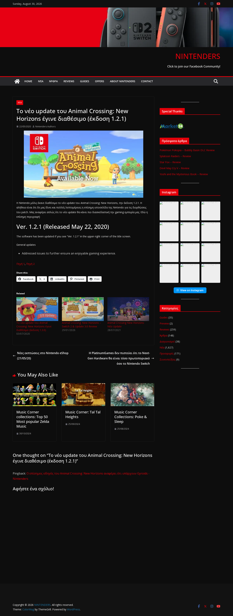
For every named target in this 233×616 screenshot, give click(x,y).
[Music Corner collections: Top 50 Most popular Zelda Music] (34, 386)
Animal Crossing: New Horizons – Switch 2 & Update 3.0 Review (81, 324)
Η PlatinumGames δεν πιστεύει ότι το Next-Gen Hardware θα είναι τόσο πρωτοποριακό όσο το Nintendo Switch (119, 358)
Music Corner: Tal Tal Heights (82, 414)
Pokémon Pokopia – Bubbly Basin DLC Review (187, 150)
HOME (28, 81)
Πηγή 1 (20, 264)
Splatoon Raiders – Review (175, 156)
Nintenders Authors (45, 126)
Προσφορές (167, 353)
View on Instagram (192, 290)
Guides (84, 81)
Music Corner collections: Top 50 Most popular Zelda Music (32, 419)
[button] (169, 211)
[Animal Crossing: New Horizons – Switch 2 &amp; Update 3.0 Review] (83, 309)
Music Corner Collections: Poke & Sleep (130, 417)
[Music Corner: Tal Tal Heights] (83, 386)
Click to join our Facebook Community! (193, 66)
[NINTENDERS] (116, 10)
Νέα (40, 81)
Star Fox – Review (170, 162)
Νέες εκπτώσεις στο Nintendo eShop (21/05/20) (42, 355)
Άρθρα (53, 81)
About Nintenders (122, 81)
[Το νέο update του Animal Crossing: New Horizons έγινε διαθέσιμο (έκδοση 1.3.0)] (37, 309)
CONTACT (147, 81)
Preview (164, 323)
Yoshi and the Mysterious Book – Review (184, 174)
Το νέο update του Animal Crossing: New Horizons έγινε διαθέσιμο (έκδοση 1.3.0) (34, 326)
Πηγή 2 (30, 264)
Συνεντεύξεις (167, 359)
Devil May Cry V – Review (174, 168)
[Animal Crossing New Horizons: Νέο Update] (128, 309)
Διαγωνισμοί (167, 341)
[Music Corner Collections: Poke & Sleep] (132, 386)
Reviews (69, 81)
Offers (99, 81)
